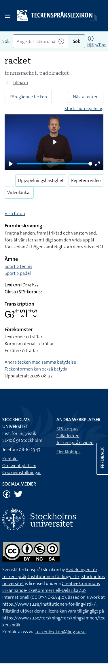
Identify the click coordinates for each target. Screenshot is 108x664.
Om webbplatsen (19, 466)
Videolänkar (19, 192)
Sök (76, 41)
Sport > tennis (18, 266)
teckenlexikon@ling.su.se (60, 632)
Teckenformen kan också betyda (36, 369)
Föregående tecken (28, 97)
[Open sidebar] (7, 16)
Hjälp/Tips (96, 44)
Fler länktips (68, 452)
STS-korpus (67, 429)
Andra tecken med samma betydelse (40, 362)
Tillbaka (20, 83)
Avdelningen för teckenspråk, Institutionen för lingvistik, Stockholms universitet (53, 576)
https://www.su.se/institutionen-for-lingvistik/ (49, 604)
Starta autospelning (84, 108)
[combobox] (40, 41)
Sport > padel (18, 273)
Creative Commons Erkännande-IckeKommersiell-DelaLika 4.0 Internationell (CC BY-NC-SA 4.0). (51, 590)
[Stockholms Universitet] (54, 519)
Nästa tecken (85, 97)
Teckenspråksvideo (75, 443)
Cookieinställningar (21, 472)
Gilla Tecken (67, 436)
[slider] (54, 163)
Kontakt (10, 459)
